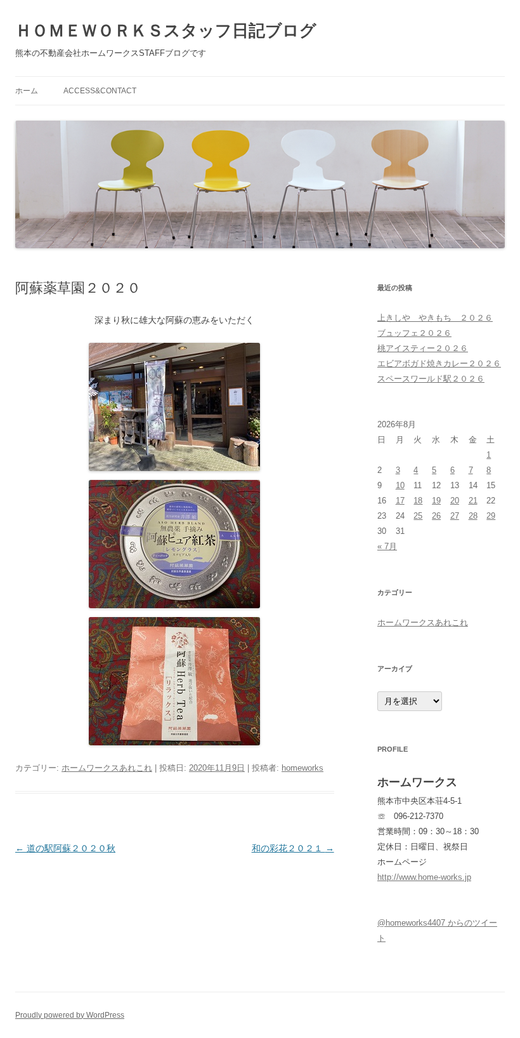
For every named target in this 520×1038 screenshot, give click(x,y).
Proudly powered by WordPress (69, 1015)
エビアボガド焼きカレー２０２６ (439, 363)
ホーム (26, 90)
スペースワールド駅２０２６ (430, 378)
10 (400, 485)
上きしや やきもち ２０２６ (435, 318)
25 (417, 516)
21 (473, 500)
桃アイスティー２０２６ (422, 348)
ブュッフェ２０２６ (414, 333)
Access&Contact (99, 90)
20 (454, 500)
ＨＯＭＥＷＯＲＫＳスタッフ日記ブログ (165, 30)
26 (436, 516)
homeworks (302, 768)
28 (473, 516)
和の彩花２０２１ (293, 848)
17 (400, 500)
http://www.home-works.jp (424, 877)
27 (454, 516)
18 (417, 500)
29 (490, 516)
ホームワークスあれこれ (107, 768)
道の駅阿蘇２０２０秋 (65, 848)
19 (436, 500)
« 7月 (387, 546)
